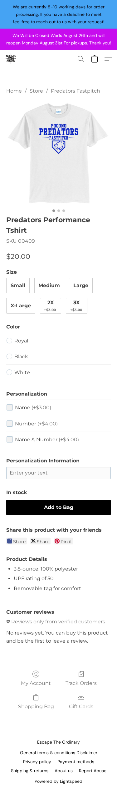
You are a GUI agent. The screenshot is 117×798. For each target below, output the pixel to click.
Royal (21, 341)
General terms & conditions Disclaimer (58, 752)
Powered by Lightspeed (58, 781)
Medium (49, 285)
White (22, 372)
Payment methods (75, 761)
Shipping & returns (29, 770)
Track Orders (81, 683)
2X (50, 306)
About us (64, 770)
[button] (11, 59)
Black (21, 357)
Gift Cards (81, 706)
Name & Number (47, 440)
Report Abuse (92, 770)
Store (36, 91)
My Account (36, 683)
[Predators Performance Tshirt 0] (58, 153)
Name (33, 407)
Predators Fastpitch (75, 91)
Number (36, 424)
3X (76, 306)
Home (14, 91)
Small (18, 285)
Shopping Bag (36, 706)
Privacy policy (37, 761)
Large (80, 285)
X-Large (21, 306)
